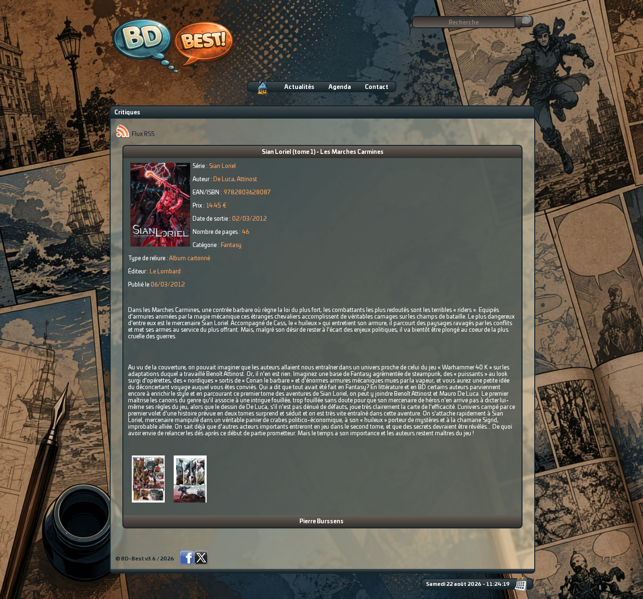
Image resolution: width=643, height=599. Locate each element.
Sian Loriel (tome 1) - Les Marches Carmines (323, 152)
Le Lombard (165, 271)
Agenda (340, 87)
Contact (376, 87)
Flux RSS (142, 134)
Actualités (299, 87)
